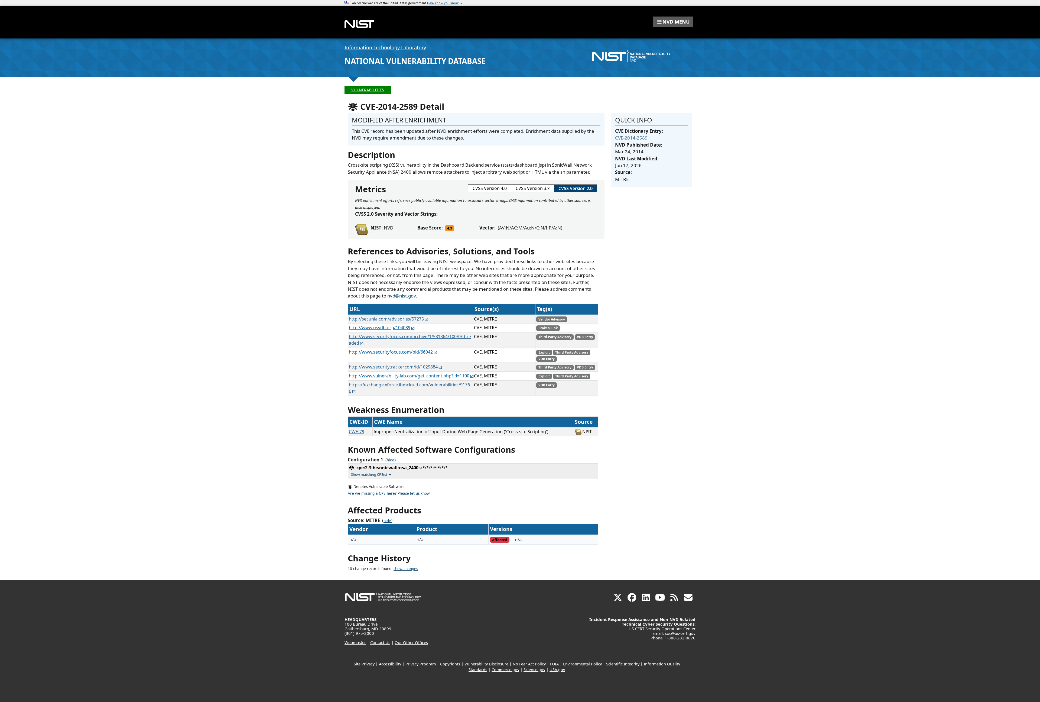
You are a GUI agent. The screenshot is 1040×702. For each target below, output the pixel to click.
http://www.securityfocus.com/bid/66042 (391, 352)
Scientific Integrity (622, 664)
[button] (673, 22)
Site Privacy (364, 664)
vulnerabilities (367, 89)
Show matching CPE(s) (369, 474)
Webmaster (355, 642)
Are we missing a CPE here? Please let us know (389, 493)
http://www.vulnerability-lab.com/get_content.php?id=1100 (409, 376)
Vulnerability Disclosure (486, 664)
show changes (406, 568)
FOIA (554, 664)
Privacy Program (420, 664)
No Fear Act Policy (529, 664)
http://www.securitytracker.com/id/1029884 (393, 367)
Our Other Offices (411, 642)
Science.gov (534, 669)
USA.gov (557, 669)
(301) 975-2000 (359, 633)
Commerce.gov (505, 669)
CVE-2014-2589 (631, 138)
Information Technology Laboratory (385, 47)
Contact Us (380, 642)
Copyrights (450, 664)
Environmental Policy (582, 664)
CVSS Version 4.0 (490, 188)
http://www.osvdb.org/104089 (379, 328)
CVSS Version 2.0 (575, 188)
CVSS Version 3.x (533, 188)
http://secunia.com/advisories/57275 (386, 319)
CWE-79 (356, 432)
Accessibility (390, 664)
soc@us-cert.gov (680, 633)
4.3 (449, 228)
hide (390, 460)
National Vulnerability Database (415, 61)
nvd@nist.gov (401, 296)
